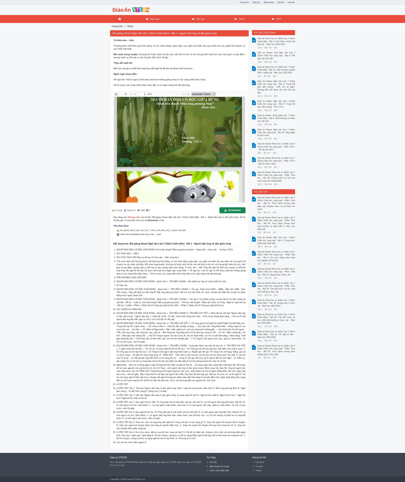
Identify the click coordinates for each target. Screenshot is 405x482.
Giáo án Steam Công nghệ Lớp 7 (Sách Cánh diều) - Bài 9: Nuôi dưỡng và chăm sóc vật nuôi (276, 118)
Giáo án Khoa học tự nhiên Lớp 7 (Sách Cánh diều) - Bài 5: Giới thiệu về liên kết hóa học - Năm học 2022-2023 (276, 41)
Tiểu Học (200, 19)
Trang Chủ (244, 2)
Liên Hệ (213, 462)
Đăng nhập (269, 2)
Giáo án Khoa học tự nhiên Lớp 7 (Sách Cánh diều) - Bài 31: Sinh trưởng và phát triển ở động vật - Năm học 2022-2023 (276, 70)
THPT (279, 19)
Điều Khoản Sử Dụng (219, 466)
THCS (241, 19)
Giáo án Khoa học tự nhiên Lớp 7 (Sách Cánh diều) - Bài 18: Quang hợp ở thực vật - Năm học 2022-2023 (276, 303)
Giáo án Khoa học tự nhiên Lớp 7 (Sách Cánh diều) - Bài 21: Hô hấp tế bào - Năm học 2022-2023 (276, 334)
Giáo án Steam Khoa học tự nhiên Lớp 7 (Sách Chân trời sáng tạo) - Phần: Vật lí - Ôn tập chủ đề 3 (276, 147)
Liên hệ (291, 2)
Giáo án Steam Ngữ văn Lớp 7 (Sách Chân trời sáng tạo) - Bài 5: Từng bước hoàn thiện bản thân (276, 240)
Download (234, 210)
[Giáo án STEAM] (135, 9)
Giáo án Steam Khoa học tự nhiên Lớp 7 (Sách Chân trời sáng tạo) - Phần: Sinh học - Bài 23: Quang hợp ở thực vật (276, 272)
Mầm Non (155, 19)
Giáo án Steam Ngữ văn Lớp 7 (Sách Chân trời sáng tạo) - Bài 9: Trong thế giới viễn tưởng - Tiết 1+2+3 (276, 104)
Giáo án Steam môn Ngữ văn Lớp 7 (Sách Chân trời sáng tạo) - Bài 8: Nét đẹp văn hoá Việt (276, 55)
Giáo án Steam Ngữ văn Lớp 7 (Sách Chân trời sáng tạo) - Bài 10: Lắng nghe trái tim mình (276, 132)
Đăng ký (256, 2)
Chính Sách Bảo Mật (219, 470)
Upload (280, 2)
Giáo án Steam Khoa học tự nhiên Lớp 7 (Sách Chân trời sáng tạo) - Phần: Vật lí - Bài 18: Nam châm (276, 161)
